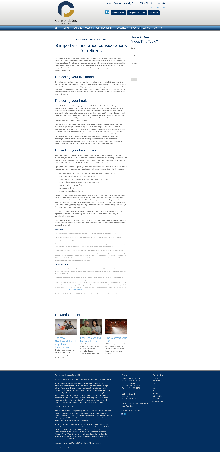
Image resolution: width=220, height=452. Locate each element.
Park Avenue (153, 13)
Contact (158, 28)
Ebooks (146, 28)
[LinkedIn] (125, 414)
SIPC (93, 429)
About (66, 28)
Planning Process (82, 28)
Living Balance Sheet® (137, 13)
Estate (154, 383)
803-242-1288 (158, 7)
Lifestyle (155, 393)
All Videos (156, 398)
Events (135, 28)
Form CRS (76, 375)
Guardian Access (118, 13)
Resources (122, 28)
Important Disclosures (63, 443)
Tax (153, 388)
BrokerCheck (106, 379)
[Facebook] (122, 414)
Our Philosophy (103, 28)
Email (133, 55)
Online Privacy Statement (93, 443)
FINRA (87, 429)
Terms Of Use (77, 443)
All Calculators (157, 401)
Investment (156, 381)
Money (154, 391)
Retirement (156, 378)
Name (133, 48)
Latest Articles (157, 396)
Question (134, 63)
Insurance (156, 386)
